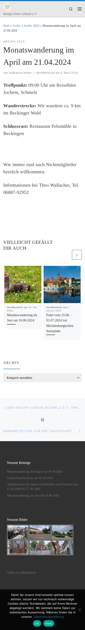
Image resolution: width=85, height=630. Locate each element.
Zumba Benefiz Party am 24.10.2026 (30, 478)
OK (37, 623)
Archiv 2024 (31, 25)
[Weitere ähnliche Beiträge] (77, 255)
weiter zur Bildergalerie (21, 572)
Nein (49, 623)
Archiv (16, 25)
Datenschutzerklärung (49, 616)
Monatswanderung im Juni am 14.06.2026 (33, 495)
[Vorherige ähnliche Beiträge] (66, 255)
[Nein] (79, 609)
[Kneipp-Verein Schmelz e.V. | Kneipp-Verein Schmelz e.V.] (7, 6)
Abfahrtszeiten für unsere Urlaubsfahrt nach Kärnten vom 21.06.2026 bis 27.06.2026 (42, 487)
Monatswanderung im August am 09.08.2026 (34, 471)
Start (6, 25)
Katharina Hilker (20, 72)
